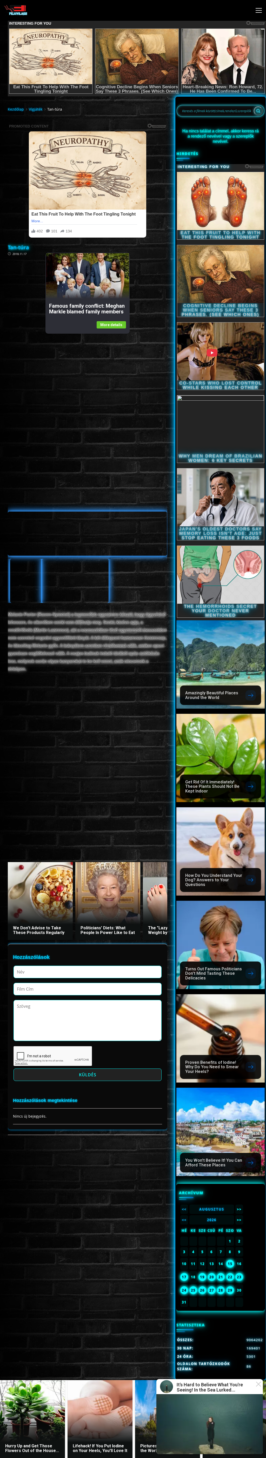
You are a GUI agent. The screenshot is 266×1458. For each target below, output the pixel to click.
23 (239, 1277)
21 (220, 1277)
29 (230, 1290)
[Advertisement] (87, 370)
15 (230, 1263)
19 (202, 1277)
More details (111, 325)
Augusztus (211, 1209)
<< (184, 1209)
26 (202, 1290)
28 (220, 1290)
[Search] (258, 110)
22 (230, 1277)
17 (184, 1277)
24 (184, 1290)
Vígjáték (35, 109)
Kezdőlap (16, 109)
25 (193, 1290)
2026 (211, 1220)
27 (211, 1290)
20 (211, 1277)
